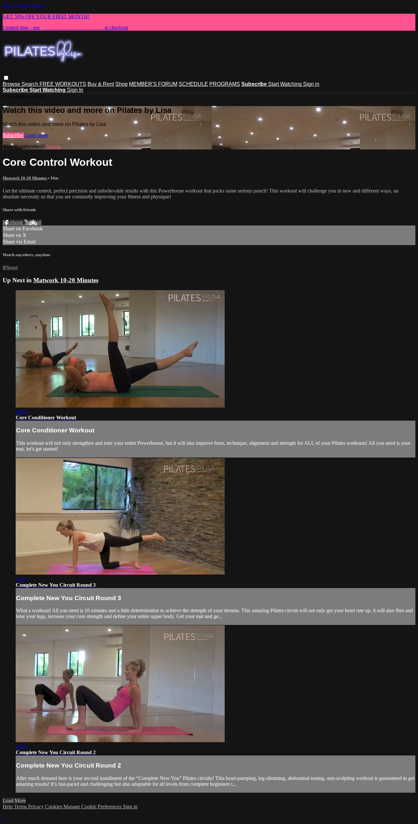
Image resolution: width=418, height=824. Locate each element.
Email (35, 222)
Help (8, 806)
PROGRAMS (224, 84)
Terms (21, 806)
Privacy (36, 806)
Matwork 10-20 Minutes (25, 178)
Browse (12, 84)
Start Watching (285, 84)
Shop (121, 84)
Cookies (54, 806)
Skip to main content (24, 5)
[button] (6, 78)
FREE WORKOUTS (63, 84)
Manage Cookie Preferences (93, 806)
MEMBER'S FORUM (153, 84)
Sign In (75, 90)
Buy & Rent (101, 84)
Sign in (311, 84)
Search (31, 84)
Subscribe (13, 135)
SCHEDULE (193, 84)
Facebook (13, 222)
